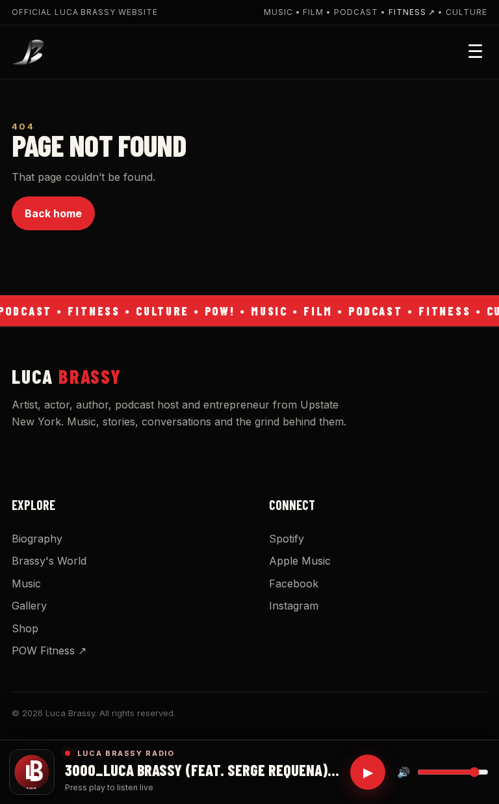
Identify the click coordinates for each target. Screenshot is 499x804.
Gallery (29, 605)
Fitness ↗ (412, 12)
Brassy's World (49, 560)
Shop (25, 628)
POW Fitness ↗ (49, 650)
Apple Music (300, 560)
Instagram (293, 605)
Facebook (293, 583)
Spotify (286, 538)
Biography (37, 538)
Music (26, 583)
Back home (53, 213)
